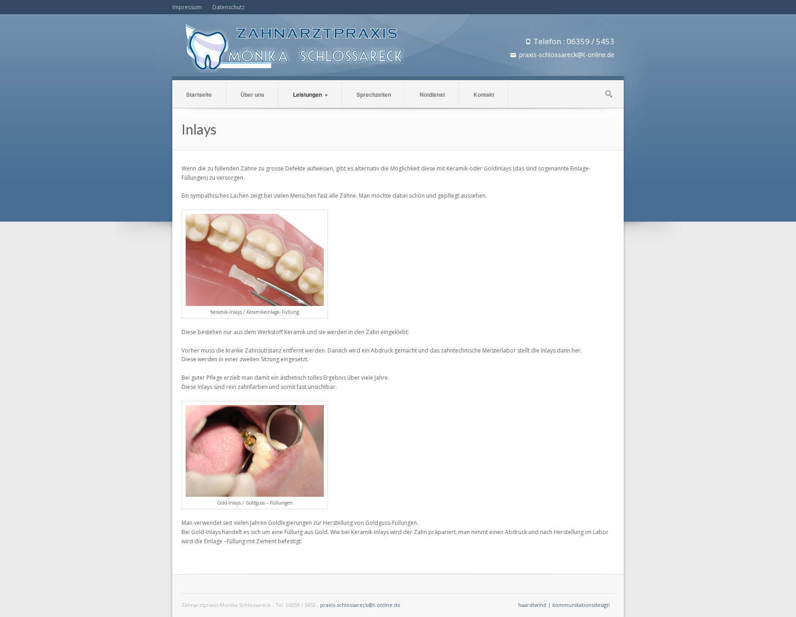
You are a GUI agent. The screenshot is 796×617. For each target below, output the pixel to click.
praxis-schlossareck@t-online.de (360, 604)
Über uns (252, 94)
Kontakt (484, 94)
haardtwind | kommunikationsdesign (564, 604)
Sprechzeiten (374, 94)
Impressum (187, 7)
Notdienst (432, 94)
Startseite (199, 94)
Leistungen (310, 94)
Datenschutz (228, 7)
